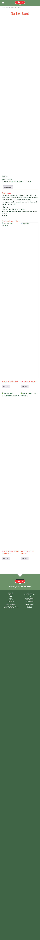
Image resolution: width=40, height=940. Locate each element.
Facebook (29, 606)
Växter (10, 596)
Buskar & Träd (13, 181)
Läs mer (5, 386)
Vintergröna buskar (25, 181)
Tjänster (11, 599)
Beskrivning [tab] (7, 187)
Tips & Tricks (11, 601)
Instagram (29, 607)
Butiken (11, 598)
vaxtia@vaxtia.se (29, 601)
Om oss (11, 594)
